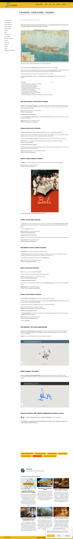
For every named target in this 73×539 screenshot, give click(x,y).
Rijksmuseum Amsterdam (40, 453)
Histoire (5, 48)
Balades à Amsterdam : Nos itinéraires (28, 93)
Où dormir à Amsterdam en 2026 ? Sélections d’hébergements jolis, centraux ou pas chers (37, 94)
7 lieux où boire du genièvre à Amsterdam (61, 517)
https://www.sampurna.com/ (30, 166)
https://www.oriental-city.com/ (30, 152)
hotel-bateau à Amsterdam (60, 421)
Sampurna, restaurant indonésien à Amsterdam (30, 86)
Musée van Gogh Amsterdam (27, 453)
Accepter (50, 535)
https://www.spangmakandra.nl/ (30, 261)
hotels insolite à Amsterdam (33, 422)
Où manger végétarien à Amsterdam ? (61, 489)
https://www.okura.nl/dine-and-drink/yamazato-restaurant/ (35, 308)
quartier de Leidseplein (33, 105)
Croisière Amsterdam (52, 453)
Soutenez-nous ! (39, 537)
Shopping (6, 46)
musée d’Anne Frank (35, 116)
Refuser (59, 535)
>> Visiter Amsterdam (7, 20)
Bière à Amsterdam (63, 453)
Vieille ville (46, 282)
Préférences (67, 535)
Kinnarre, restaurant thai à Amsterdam (28, 89)
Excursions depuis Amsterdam (9, 50)
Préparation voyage (7, 28)
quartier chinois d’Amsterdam (26, 132)
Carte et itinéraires (39, 537)
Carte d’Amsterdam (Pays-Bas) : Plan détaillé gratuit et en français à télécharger (28, 491)
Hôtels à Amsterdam (7, 26)
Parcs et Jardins (7, 36)
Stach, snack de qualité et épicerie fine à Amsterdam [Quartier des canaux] (28, 519)
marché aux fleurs (60, 162)
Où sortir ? (6, 40)
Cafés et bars (6, 42)
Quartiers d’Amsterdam (8, 24)
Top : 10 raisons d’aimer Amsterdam (45, 517)
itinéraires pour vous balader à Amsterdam (33, 375)
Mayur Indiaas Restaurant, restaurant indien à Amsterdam (32, 83)
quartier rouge (36, 132)
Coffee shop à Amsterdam (8, 38)
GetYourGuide (27, 320)
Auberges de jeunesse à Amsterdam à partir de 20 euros (38, 421)
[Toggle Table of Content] (51, 82)
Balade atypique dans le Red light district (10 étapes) (45, 489)
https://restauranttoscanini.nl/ (30, 232)
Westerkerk (28, 116)
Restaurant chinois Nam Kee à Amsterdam (29, 85)
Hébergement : (43, 537)
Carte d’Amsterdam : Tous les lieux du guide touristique (31, 92)
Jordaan (27, 228)
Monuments (6, 30)
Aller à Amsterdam (7, 22)
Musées (5, 32)
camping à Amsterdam (52, 421)
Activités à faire (7, 34)
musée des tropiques (50, 76)
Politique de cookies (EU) (45, 537)
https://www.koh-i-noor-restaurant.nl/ (31, 121)
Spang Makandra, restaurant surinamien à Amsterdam (31, 88)
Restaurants (6, 44)
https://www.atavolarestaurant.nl (31, 241)
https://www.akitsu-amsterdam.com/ (31, 318)
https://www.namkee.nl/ (29, 142)
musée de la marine (42, 76)
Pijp (61, 140)
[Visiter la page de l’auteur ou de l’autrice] (23, 470)
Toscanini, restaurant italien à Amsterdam (29, 87)
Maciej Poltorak (29, 469)
